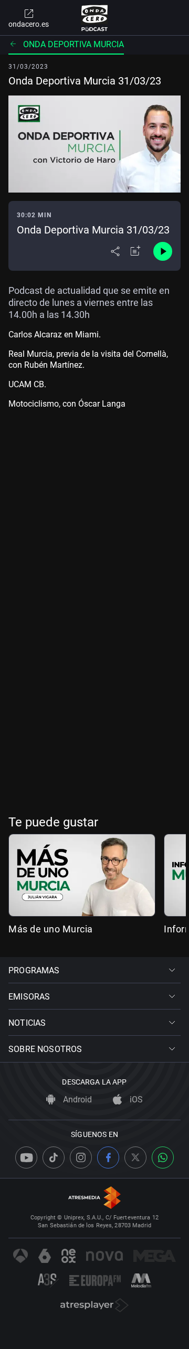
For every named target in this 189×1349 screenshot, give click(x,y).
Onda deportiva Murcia (73, 44)
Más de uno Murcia (50, 928)
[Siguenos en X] (135, 1157)
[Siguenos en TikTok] (54, 1157)
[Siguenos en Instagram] (81, 1157)
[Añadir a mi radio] (135, 251)
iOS (135, 1099)
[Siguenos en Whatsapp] (163, 1157)
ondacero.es (28, 24)
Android (76, 1099)
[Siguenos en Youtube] (26, 1157)
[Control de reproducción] (162, 251)
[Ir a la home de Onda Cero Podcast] (94, 17)
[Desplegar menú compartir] (115, 251)
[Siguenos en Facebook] (108, 1157)
